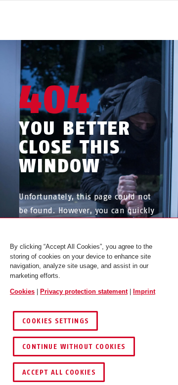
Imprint (144, 291)
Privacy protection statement (84, 291)
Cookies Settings (55, 321)
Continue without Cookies (74, 347)
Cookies (22, 291)
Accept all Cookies (58, 372)
